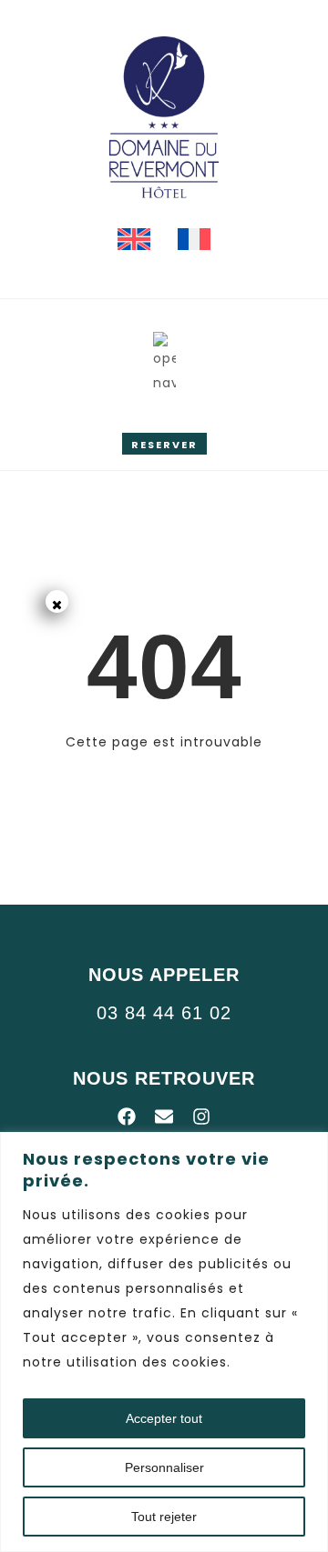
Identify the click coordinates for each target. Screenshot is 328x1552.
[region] (164, 1342)
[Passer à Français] (194, 239)
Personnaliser (164, 1467)
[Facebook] (126, 1116)
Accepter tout (164, 1418)
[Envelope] (164, 1116)
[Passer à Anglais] (133, 239)
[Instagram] (201, 1116)
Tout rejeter (164, 1516)
